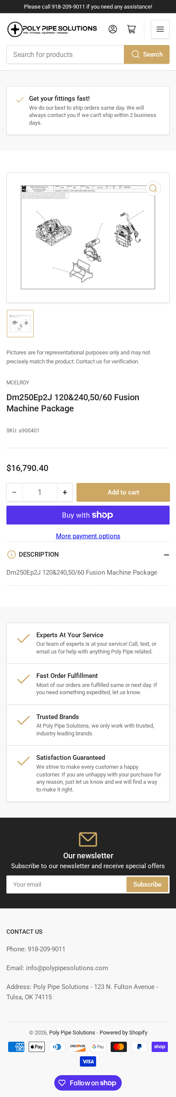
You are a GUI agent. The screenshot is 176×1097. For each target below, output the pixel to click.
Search (153, 54)
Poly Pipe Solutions (72, 1032)
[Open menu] (160, 29)
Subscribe (147, 884)
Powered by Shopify (123, 1032)
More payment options (88, 536)
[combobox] (88, 54)
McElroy (17, 383)
